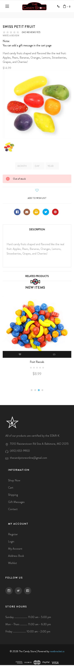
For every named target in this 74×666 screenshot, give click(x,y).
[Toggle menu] (8, 6)
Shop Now (14, 480)
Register (13, 534)
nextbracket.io (57, 651)
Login (11, 541)
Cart (10, 487)
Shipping (13, 495)
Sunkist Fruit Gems (41, 369)
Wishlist (12, 563)
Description (37, 229)
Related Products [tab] (37, 276)
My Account (15, 549)
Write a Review (11, 35)
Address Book (16, 556)
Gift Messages (16, 502)
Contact (13, 509)
